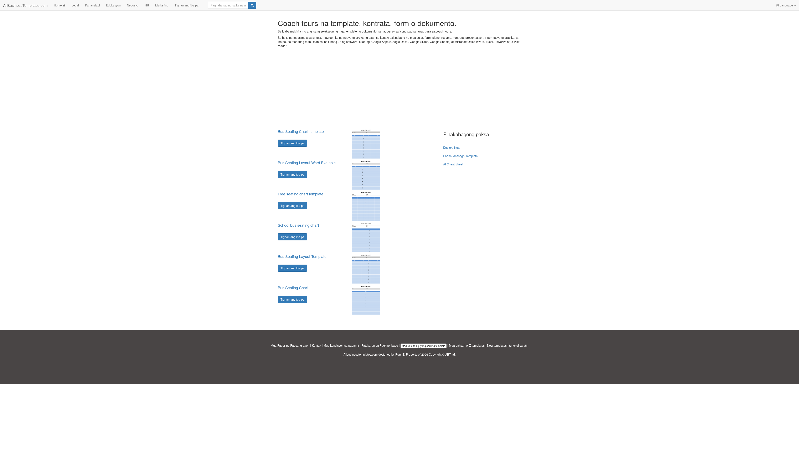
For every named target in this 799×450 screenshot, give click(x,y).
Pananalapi (92, 5)
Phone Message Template (460, 156)
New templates (497, 345)
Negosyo (133, 5)
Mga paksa (456, 345)
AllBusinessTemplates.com (25, 5)
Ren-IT (399, 354)
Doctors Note (451, 147)
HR (147, 5)
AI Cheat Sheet (453, 164)
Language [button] (786, 5)
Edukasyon (113, 5)
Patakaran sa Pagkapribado (379, 345)
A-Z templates (475, 345)
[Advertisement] (399, 87)
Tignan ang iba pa (187, 5)
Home (58, 5)
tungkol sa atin (518, 345)
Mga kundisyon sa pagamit (341, 345)
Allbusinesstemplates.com (361, 354)
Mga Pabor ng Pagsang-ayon (290, 345)
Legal (75, 5)
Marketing (161, 5)
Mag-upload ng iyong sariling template (423, 346)
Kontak (316, 345)
